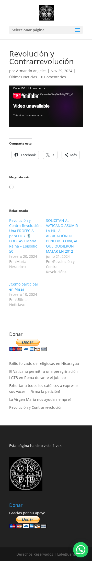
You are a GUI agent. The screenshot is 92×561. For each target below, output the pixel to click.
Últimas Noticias (23, 76)
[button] (80, 549)
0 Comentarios (53, 76)
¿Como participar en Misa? (23, 287)
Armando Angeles (31, 70)
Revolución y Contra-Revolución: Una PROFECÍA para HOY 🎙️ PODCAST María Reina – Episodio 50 (25, 236)
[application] (46, 106)
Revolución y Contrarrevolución (36, 407)
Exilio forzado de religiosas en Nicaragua (44, 363)
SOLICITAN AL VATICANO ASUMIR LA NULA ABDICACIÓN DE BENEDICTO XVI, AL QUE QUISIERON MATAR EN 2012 (62, 236)
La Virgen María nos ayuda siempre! (40, 399)
